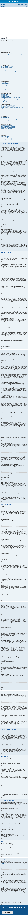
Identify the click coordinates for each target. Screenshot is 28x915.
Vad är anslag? (3, 87)
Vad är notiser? (3, 88)
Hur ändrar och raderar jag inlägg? (6, 67)
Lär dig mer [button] (14, 909)
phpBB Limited (3, 863)
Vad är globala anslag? (4, 86)
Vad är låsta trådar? (4, 89)
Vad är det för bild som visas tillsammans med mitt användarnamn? (12, 58)
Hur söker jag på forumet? (5, 117)
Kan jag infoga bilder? (4, 85)
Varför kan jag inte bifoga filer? (6, 73)
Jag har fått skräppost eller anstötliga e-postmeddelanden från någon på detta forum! (13, 108)
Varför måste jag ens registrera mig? (7, 41)
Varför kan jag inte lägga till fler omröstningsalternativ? (9, 70)
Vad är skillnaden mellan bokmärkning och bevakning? (9, 125)
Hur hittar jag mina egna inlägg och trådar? (8, 121)
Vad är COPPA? (3, 42)
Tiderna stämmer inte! (4, 55)
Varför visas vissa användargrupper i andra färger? (9, 99)
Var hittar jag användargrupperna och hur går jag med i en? (10, 97)
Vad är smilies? (3, 84)
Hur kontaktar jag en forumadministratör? (7, 139)
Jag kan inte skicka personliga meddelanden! (8, 105)
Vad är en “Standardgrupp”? (5, 100)
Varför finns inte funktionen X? (5, 137)
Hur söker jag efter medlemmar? (6, 120)
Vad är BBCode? (3, 82)
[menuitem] (4, 4)
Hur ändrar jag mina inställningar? (6, 53)
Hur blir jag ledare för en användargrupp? (7, 98)
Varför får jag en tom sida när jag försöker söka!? (9, 119)
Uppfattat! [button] (7, 912)
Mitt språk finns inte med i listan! (6, 57)
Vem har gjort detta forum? (5, 136)
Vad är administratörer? (4, 94)
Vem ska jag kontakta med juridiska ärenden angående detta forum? (12, 138)
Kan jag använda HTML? (5, 83)
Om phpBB (5, 866)
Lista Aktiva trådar (11, 7)
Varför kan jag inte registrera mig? (6, 43)
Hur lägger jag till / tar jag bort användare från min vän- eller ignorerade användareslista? (12, 113)
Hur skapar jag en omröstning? (6, 69)
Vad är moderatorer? (4, 95)
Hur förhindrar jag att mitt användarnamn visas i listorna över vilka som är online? (14, 54)
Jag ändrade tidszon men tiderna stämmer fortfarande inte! (10, 56)
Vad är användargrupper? (5, 96)
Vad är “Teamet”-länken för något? (6, 101)
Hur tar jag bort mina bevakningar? (6, 128)
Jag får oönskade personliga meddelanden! (8, 106)
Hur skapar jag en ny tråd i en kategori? (7, 66)
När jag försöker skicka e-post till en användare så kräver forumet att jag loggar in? (14, 62)
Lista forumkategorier (3, 7)
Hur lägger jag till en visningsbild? (6, 59)
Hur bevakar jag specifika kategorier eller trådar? (9, 126)
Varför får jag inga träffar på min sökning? (7, 118)
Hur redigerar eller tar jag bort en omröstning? (8, 71)
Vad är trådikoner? (4, 90)
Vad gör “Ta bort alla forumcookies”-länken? (8, 50)
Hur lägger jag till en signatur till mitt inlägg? (8, 68)
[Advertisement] (14, 23)
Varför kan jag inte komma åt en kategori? (7, 72)
